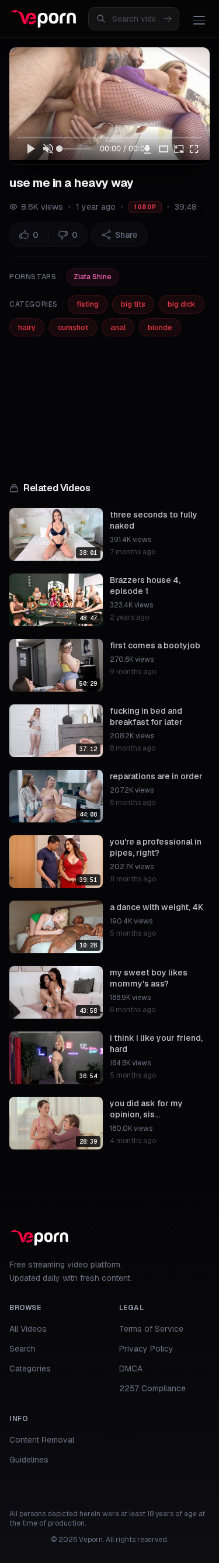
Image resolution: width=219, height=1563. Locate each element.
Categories (30, 1368)
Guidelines (28, 1459)
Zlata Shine (93, 277)
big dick (182, 304)
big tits (133, 304)
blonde (160, 327)
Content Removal (41, 1440)
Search (22, 1348)
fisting (88, 304)
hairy (27, 327)
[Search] (168, 19)
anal (118, 327)
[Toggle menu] (199, 19)
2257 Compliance (152, 1388)
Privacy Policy (146, 1348)
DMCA (130, 1368)
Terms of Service (151, 1329)
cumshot (73, 327)
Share (126, 235)
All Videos (28, 1329)
